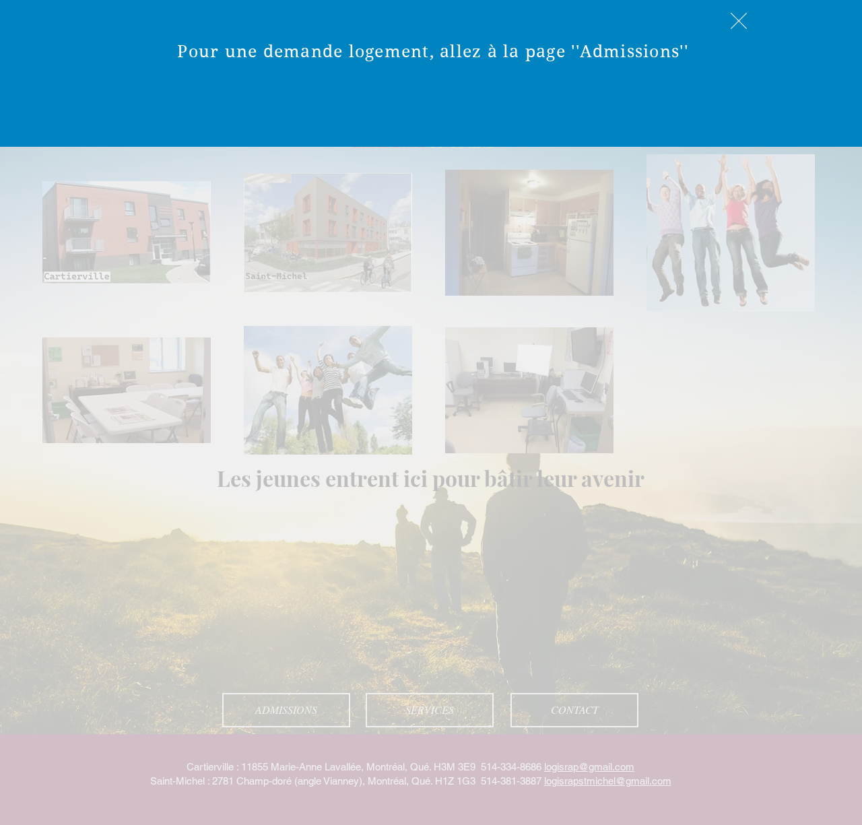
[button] (739, 21)
